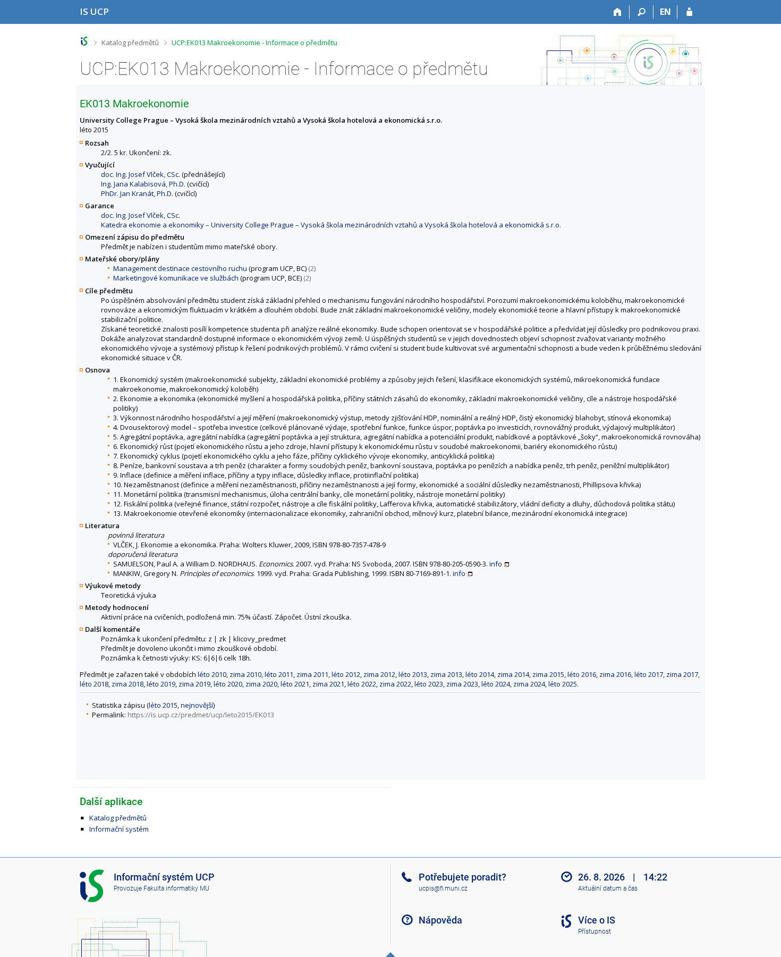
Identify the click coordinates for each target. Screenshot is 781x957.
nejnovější (197, 705)
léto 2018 (94, 684)
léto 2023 (428, 684)
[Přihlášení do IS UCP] (689, 12)
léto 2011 (279, 674)
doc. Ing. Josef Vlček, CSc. (140, 174)
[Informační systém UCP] (84, 41)
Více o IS (596, 920)
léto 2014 (479, 674)
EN (665, 12)
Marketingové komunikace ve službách (176, 278)
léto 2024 (495, 684)
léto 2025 (562, 684)
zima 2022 (395, 684)
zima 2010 (245, 674)
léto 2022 (361, 684)
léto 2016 (581, 674)
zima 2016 (615, 674)
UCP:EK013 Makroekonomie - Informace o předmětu (254, 42)
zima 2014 (513, 674)
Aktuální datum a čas (608, 888)
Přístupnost (594, 931)
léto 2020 (228, 684)
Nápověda (440, 920)
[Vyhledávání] (641, 12)
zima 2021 (328, 684)
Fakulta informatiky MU (176, 888)
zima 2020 (261, 684)
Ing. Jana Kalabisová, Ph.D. (143, 184)
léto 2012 (346, 674)
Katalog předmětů (130, 42)
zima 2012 (379, 674)
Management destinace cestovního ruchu (180, 268)
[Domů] (618, 12)
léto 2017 (648, 674)
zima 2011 (312, 674)
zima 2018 (127, 684)
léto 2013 (412, 674)
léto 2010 (212, 674)
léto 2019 (161, 684)
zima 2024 (529, 684)
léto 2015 (163, 705)
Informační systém (119, 829)
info (495, 564)
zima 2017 (682, 674)
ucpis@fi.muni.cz (443, 888)
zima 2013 (446, 674)
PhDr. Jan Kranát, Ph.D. (137, 193)
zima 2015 (548, 674)
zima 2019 (194, 684)
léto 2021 (295, 684)
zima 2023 (462, 684)
